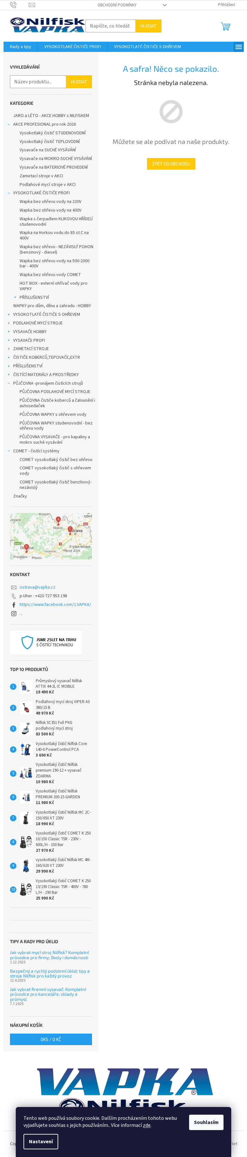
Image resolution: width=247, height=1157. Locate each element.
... (21, 613)
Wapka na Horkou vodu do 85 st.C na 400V (54, 235)
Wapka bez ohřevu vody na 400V (50, 210)
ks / (51, 1039)
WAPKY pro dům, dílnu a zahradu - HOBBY (52, 306)
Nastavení (41, 1141)
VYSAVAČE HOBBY (30, 332)
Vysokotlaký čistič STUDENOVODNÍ (53, 133)
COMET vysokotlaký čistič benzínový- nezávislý (56, 485)
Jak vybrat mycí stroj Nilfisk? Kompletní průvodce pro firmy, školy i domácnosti (49, 955)
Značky (20, 496)
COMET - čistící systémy (36, 451)
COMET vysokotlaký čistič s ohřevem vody (55, 471)
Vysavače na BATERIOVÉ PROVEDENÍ (54, 167)
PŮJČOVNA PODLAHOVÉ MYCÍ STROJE (55, 392)
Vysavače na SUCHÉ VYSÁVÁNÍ (48, 150)
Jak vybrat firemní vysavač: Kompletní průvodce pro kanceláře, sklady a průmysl (48, 994)
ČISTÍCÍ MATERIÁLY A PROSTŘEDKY (46, 375)
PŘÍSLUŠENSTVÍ (34, 297)
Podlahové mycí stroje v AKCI (48, 184)
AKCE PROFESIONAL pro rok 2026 (44, 124)
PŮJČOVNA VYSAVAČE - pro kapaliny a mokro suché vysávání (55, 440)
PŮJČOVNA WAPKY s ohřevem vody (53, 414)
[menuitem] (21, 47)
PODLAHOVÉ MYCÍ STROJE (38, 323)
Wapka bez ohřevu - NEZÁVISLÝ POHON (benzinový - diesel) (56, 250)
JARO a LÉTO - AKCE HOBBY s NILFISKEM (51, 116)
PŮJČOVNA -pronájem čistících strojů (48, 383)
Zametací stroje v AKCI (41, 176)
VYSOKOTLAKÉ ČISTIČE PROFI (41, 193)
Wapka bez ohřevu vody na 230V (50, 201)
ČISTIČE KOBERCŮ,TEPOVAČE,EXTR (46, 357)
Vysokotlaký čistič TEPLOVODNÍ (50, 141)
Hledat (148, 26)
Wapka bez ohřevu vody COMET (50, 275)
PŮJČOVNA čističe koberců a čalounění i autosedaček (57, 403)
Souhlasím (206, 1122)
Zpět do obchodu (171, 163)
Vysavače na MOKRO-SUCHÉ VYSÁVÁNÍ (56, 158)
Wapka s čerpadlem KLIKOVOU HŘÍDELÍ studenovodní (56, 222)
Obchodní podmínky (117, 5)
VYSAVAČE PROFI (29, 340)
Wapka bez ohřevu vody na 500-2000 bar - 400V (54, 264)
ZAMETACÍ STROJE (31, 349)
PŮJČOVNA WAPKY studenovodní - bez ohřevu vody (56, 426)
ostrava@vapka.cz (37, 587)
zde (147, 1125)
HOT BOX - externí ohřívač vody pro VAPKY (53, 286)
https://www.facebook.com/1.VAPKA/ (55, 604)
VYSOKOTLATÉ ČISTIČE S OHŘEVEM (46, 314)
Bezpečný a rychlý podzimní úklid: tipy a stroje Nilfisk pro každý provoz (50, 973)
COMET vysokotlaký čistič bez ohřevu (56, 460)
